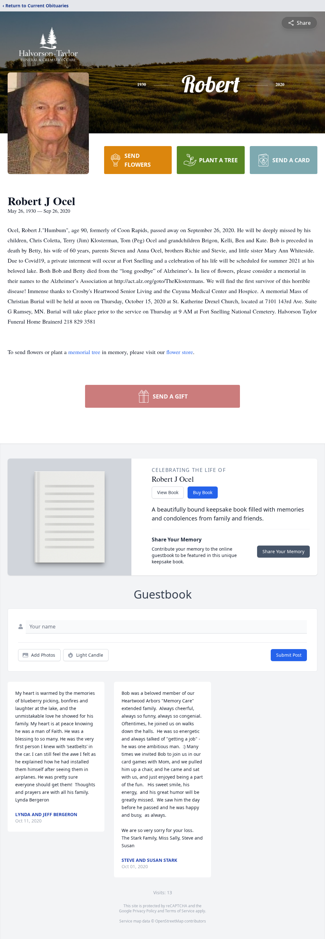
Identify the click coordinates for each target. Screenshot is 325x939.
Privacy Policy (144, 911)
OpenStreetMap (169, 921)
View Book (167, 492)
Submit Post (289, 655)
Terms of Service (180, 911)
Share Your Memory (283, 551)
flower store (179, 352)
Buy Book (202, 492)
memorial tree (84, 352)
